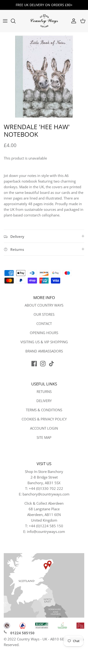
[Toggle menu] (5, 21)
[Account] (72, 21)
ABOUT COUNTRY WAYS (44, 305)
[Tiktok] (51, 363)
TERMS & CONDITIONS (44, 409)
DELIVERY (44, 400)
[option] (44, 76)
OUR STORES (44, 314)
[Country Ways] (44, 21)
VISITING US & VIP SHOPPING (44, 341)
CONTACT (44, 323)
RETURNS (44, 391)
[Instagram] (43, 363)
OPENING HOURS (44, 332)
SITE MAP (44, 437)
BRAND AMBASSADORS (44, 351)
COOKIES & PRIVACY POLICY (44, 419)
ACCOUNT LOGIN (44, 428)
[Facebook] (34, 363)
